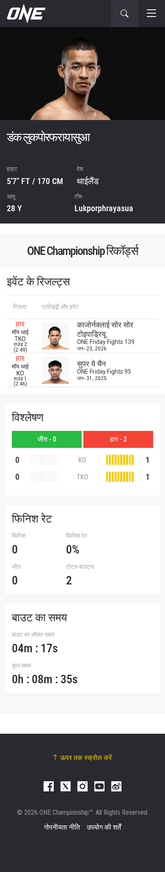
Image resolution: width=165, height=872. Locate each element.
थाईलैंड (88, 181)
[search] (124, 13)
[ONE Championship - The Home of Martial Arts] (25, 13)
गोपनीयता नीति (62, 827)
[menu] (151, 14)
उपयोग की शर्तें (104, 827)
